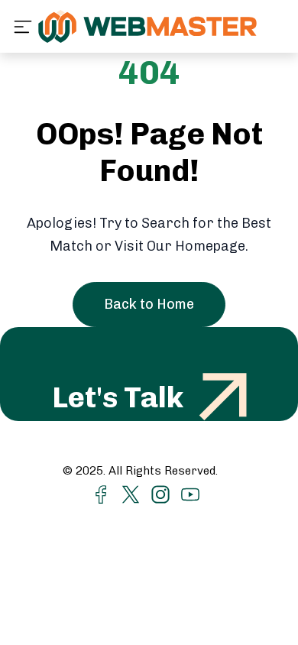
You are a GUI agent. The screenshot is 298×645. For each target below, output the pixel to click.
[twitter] (130, 493)
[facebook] (101, 493)
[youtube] (190, 493)
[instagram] (160, 493)
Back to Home (149, 304)
